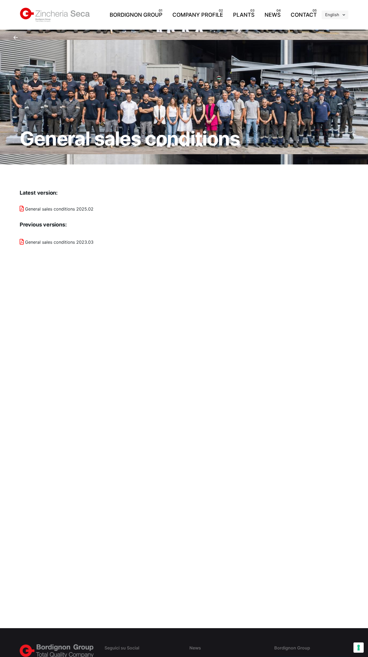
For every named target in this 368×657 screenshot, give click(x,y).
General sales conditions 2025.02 (59, 209)
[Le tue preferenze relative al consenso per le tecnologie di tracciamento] (358, 647)
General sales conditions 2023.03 (59, 242)
